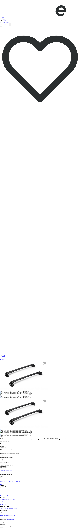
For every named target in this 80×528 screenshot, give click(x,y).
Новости (3, 504)
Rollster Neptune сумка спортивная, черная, (7, 484)
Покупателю (4, 18)
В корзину (2, 446)
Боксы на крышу (10, 495)
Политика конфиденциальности (5, 515)
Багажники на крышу (3, 495)
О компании (4, 20)
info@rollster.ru (14, 508)
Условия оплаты (13, 515)
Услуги (13, 499)
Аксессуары (24, 495)
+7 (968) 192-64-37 (9, 508)
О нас (1, 504)
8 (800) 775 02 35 (6, 22)
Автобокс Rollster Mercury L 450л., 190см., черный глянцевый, (10, 481)
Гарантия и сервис (9, 499)
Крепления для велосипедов (17, 495)
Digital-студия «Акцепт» (10, 519)
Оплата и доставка (3, 499)
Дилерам (3, 19)
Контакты (6, 504)
